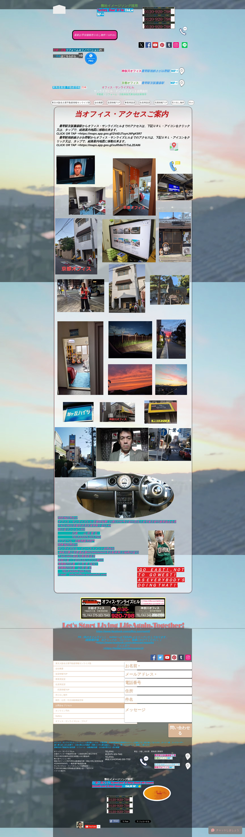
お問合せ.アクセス (63, 705)
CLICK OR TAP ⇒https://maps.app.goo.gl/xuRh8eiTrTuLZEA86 (98, 145)
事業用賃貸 (60, 679)
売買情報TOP (62, 689)
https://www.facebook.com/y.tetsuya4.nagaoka (125, 642)
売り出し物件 (61, 695)
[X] (141, 45)
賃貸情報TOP (61, 674)
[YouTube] (155, 45)
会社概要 (59, 668)
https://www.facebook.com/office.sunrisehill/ (123, 631)
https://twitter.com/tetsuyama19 (124, 648)
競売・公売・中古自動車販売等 (69, 700)
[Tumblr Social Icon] (169, 45)
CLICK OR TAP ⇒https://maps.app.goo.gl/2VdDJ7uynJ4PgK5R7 (99, 133)
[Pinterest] (162, 45)
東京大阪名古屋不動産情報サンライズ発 (73, 663)
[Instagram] (176, 45)
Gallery (58, 716)
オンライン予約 (62, 711)
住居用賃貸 (60, 684)
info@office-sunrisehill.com (88, 574)
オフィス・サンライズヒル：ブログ (71, 721)
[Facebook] (148, 45)
